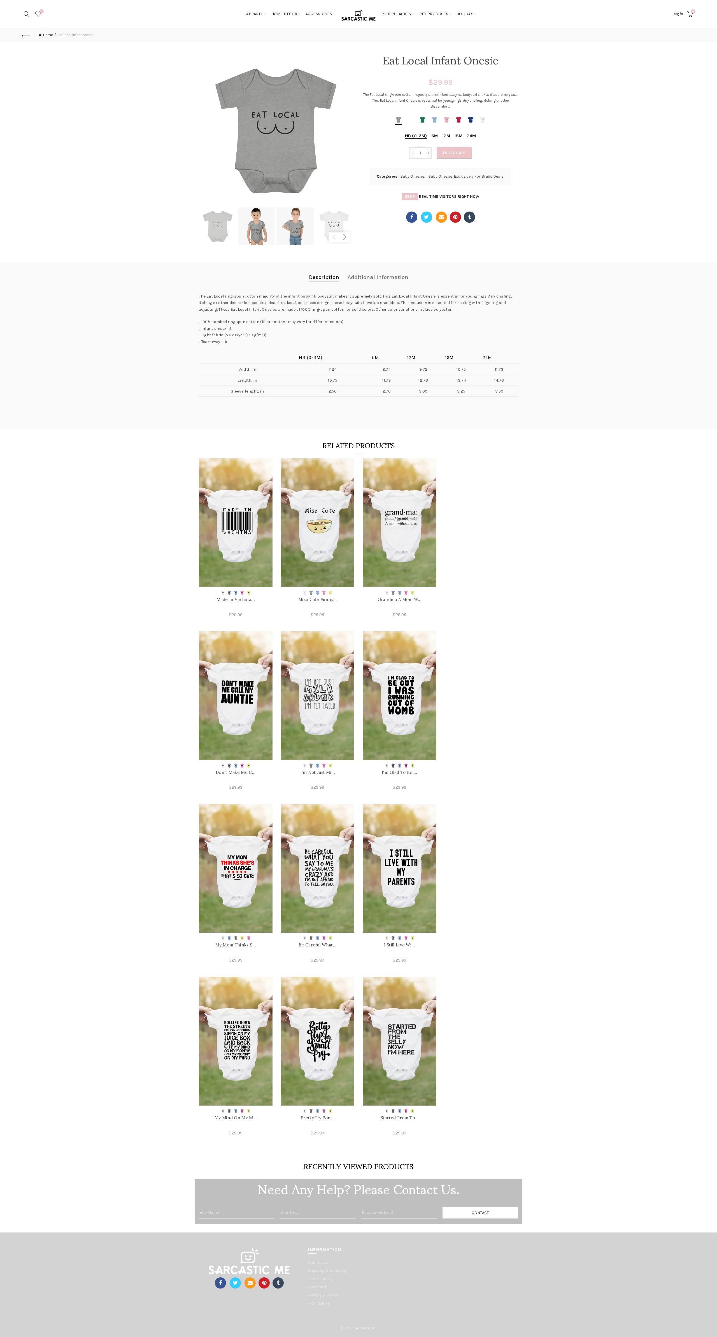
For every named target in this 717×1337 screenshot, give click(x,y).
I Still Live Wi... (399, 945)
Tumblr (469, 217)
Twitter (426, 217)
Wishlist (41, 11)
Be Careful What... (317, 945)
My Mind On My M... (236, 1117)
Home (48, 35)
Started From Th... (399, 1117)
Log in (678, 14)
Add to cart (454, 153)
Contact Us (318, 1262)
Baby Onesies (412, 176)
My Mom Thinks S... (235, 945)
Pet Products (433, 13)
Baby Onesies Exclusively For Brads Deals (466, 176)
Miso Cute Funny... (317, 599)
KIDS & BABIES (396, 13)
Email (441, 217)
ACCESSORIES (319, 13)
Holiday (465, 13)
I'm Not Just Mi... (317, 772)
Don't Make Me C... (235, 772)
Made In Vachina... (236, 599)
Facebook (411, 217)
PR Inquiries (319, 1303)
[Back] (26, 35)
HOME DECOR (284, 13)
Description (324, 277)
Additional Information (378, 277)
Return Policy (320, 1278)
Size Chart (317, 1287)
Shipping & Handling (327, 1270)
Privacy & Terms (323, 1295)
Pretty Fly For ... (317, 1117)
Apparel (254, 13)
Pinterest (455, 217)
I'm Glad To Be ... (399, 772)
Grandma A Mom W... (400, 599)
